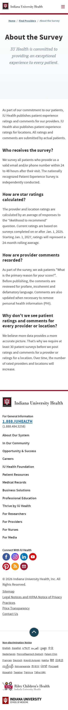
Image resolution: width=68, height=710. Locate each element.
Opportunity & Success (19, 451)
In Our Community (15, 443)
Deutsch (17, 660)
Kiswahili (7, 672)
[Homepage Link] (22, 7)
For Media (9, 537)
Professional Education (19, 498)
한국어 (35, 666)
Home (11, 21)
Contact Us (10, 614)
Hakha (45, 660)
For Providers (12, 522)
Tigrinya (28, 672)
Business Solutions (16, 490)
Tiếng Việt (40, 672)
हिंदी (52, 660)
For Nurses (10, 530)
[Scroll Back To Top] (34, 632)
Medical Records (14, 482)
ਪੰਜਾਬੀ (44, 666)
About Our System (15, 435)
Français (7, 660)
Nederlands (8, 654)
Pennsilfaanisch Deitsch (30, 654)
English (6, 648)
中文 (50, 648)
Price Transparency (15, 608)
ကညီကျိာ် (7, 666)
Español (16, 648)
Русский (53, 666)
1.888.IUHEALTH (17, 421)
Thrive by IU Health (16, 506)
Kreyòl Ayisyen (32, 660)
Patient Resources (15, 475)
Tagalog (18, 672)
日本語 (59, 660)
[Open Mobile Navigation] (63, 6)
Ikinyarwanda (22, 666)
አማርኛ (26, 648)
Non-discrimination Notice (17, 642)
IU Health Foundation (18, 467)
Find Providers (27, 21)
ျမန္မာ (43, 648)
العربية (35, 648)
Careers (8, 459)
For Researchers (14, 514)
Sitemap (8, 591)
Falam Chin (51, 654)
